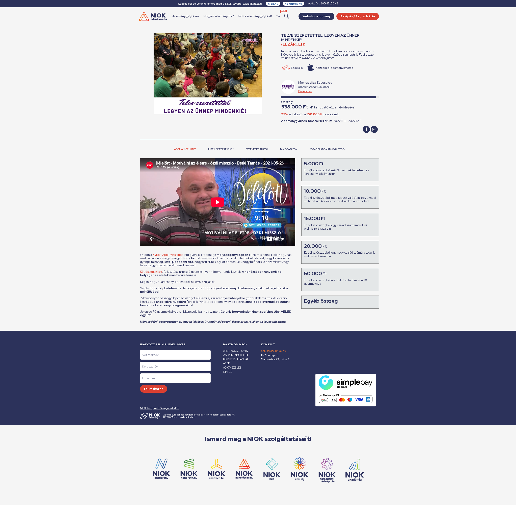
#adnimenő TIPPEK (235, 355)
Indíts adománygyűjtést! (255, 16)
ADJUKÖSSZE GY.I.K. (236, 351)
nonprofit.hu (293, 3)
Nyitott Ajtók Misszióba (168, 255)
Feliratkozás (153, 389)
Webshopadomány (316, 16)
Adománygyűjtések (185, 16)
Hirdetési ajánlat (235, 359)
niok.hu (273, 3)
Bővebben (305, 91)
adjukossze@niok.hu (273, 351)
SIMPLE (227, 372)
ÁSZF (226, 363)
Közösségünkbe (151, 272)
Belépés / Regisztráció (357, 16)
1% (278, 16)
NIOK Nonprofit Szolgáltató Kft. (159, 408)
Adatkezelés (232, 367)
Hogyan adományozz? (219, 16)
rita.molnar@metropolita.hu (314, 87)
